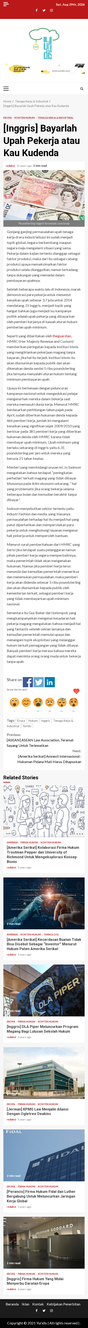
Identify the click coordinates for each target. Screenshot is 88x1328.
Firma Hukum (29, 842)
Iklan (25, 1304)
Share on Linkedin (50, 682)
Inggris (45, 720)
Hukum (33, 720)
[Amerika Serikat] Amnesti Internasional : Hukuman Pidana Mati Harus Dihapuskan (49, 756)
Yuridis (27, 726)
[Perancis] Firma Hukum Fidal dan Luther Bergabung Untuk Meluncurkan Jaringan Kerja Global (44, 1155)
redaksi (10, 165)
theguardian (62, 336)
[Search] (82, 88)
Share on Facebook (28, 682)
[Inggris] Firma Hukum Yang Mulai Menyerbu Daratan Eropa (44, 1243)
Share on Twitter (39, 682)
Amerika (12, 842)
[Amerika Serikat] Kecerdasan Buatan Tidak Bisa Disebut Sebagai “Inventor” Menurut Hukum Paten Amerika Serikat (44, 903)
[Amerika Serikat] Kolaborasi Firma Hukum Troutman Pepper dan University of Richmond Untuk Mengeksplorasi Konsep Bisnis (44, 811)
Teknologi (51, 934)
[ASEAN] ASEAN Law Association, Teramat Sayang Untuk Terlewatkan (40, 739)
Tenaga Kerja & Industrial (55, 117)
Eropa (7, 117)
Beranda (12, 1304)
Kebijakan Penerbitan (63, 1304)
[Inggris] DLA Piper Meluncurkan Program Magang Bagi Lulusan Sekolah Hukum (44, 990)
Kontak (38, 1304)
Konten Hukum (24, 117)
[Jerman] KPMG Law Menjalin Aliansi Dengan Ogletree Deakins (44, 1073)
